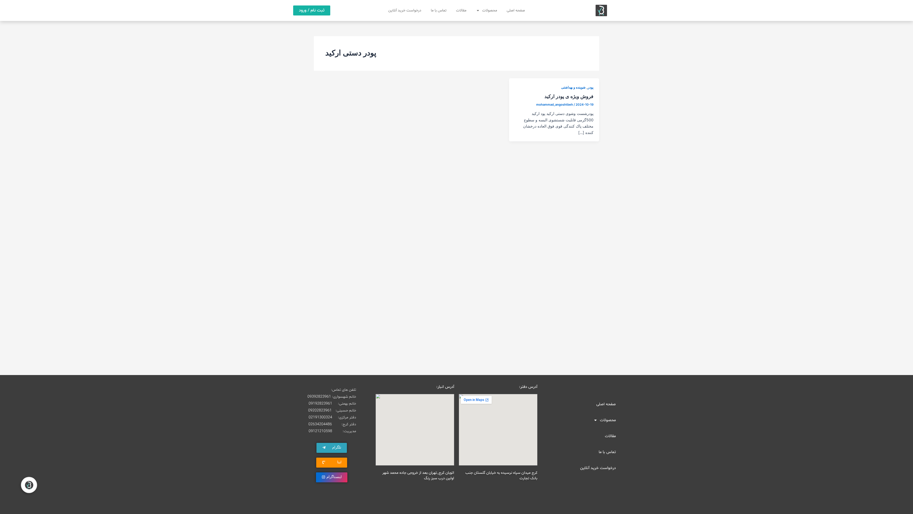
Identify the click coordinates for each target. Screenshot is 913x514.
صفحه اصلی (516, 10)
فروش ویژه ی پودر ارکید (568, 96)
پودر (590, 87)
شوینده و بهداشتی (573, 87)
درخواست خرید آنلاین (404, 10)
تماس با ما (439, 10)
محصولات (489, 10)
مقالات (461, 10)
